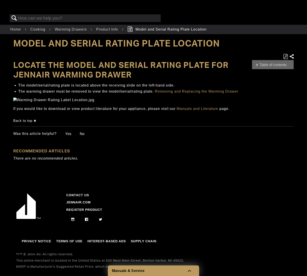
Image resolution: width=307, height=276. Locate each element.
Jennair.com (78, 202)
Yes (68, 134)
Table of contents (273, 65)
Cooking (38, 29)
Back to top (22, 120)
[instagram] (73, 219)
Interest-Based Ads (106, 241)
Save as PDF (285, 56)
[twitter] (100, 219)
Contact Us (77, 195)
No (82, 134)
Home (16, 29)
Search (14, 18)
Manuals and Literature (197, 109)
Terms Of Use (69, 241)
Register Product (84, 209)
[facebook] (86, 219)
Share (291, 56)
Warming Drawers (71, 29)
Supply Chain (143, 241)
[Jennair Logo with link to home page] (28, 217)
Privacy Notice (36, 241)
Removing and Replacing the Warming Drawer (196, 91)
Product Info (107, 29)
